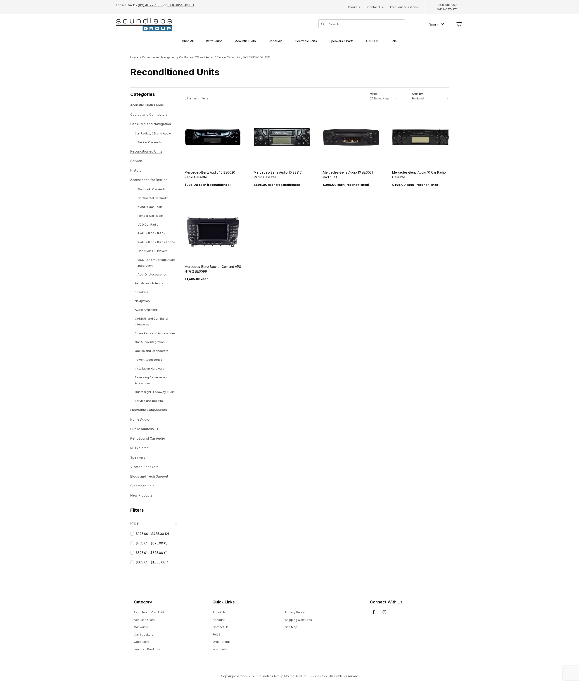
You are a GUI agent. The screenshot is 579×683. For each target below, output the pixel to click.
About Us (353, 7)
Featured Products (147, 649)
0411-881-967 (447, 5)
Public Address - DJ (145, 429)
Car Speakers (143, 634)
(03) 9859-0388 (180, 5)
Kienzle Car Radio (150, 207)
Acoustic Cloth (144, 620)
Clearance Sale (142, 486)
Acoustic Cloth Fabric (147, 105)
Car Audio (141, 627)
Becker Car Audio (228, 57)
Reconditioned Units (257, 57)
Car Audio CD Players (153, 251)
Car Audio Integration (150, 342)
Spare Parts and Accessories (155, 333)
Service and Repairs (149, 401)
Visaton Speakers (144, 467)
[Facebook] (373, 612)
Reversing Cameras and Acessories (151, 380)
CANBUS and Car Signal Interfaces (151, 321)
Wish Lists (220, 649)
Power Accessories (148, 359)
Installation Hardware (150, 368)
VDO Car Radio (148, 224)
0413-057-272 (447, 9)
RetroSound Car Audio (147, 438)
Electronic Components (148, 410)
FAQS (216, 634)
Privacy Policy (295, 612)
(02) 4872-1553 (150, 5)
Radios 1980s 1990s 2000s (156, 242)
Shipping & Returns (298, 620)
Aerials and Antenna (149, 283)
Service (136, 161)
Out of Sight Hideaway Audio (155, 392)
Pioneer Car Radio (150, 215)
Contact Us (375, 7)
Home (134, 57)
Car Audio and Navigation (159, 57)
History (135, 170)
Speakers (141, 292)
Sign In (434, 24)
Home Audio (139, 419)
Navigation (142, 301)
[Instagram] (384, 612)
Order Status (221, 641)
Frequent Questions (404, 7)
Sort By (417, 93)
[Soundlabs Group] (144, 24)
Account (219, 620)
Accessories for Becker (148, 180)
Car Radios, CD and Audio (196, 57)
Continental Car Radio (153, 198)
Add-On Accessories (152, 274)
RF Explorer (139, 448)
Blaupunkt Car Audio (152, 189)
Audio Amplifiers (146, 309)
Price (134, 523)
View (373, 93)
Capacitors (141, 641)
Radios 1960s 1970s (151, 233)
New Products (141, 495)
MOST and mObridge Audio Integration (157, 262)
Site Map (291, 627)
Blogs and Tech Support (149, 476)
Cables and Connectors (149, 114)
